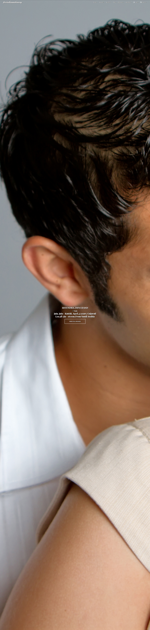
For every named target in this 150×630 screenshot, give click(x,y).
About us (108, 2)
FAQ (115, 2)
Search (101, 2)
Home (95, 2)
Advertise (128, 2)
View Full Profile (75, 321)
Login (136, 2)
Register (144, 2)
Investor (121, 2)
